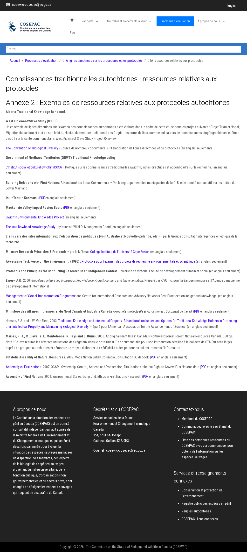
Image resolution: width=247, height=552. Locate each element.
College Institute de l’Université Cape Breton (120, 252)
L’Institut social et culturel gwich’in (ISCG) (34, 167)
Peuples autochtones (196, 511)
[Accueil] (72, 19)
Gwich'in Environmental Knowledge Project (35, 217)
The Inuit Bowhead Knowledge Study (30, 227)
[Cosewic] (36, 27)
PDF (42, 198)
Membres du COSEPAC (197, 419)
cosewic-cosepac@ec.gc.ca (31, 5)
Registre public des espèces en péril (206, 503)
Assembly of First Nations (23, 367)
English (232, 5)
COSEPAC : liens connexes (200, 519)
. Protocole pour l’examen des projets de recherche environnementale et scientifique (137, 261)
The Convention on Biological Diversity (32, 148)
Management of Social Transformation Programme (41, 296)
